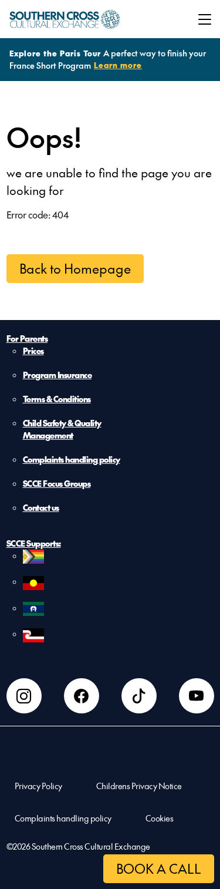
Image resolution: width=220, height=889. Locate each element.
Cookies (159, 818)
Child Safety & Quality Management (62, 429)
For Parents (27, 338)
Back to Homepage (75, 268)
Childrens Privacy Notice (139, 786)
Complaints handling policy (71, 459)
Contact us (41, 507)
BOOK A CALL (158, 868)
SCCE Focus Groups (57, 483)
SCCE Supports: (33, 543)
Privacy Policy (38, 786)
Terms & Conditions (57, 399)
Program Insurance (57, 374)
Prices (33, 350)
